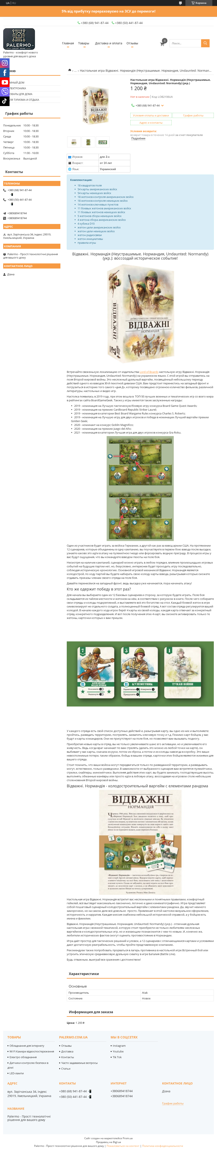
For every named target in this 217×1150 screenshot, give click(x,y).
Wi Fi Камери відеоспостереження (32, 1051)
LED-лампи (17, 1073)
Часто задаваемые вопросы (79, 1063)
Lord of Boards (149, 372)
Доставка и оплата (108, 43)
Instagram (119, 1046)
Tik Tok (117, 1057)
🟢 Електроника (15, 88)
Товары (83, 43)
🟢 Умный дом (14, 82)
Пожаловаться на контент (123, 1146)
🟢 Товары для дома (18, 94)
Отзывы (132, 43)
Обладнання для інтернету (27, 1046)
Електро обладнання (23, 1057)
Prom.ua (128, 1138)
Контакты (67, 1057)
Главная (68, 43)
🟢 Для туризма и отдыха (21, 100)
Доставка (67, 1051)
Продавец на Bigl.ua (108, 1142)
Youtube (118, 1051)
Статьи (65, 1068)
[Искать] (205, 43)
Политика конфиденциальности (162, 1146)
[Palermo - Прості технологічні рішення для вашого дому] (19, 39)
